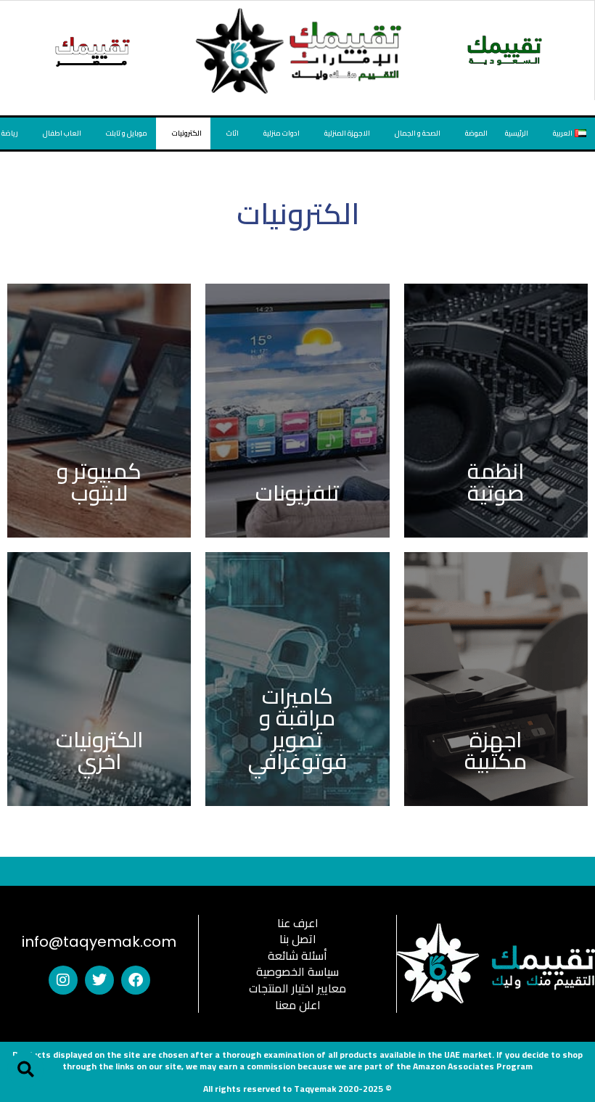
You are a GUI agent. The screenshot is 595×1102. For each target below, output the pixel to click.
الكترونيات (187, 133)
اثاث (232, 133)
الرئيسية (516, 133)
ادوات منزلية (281, 133)
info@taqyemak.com (99, 942)
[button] (25, 1069)
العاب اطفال (62, 133)
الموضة (476, 133)
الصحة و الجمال (417, 133)
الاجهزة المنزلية (347, 133)
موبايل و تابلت (126, 133)
